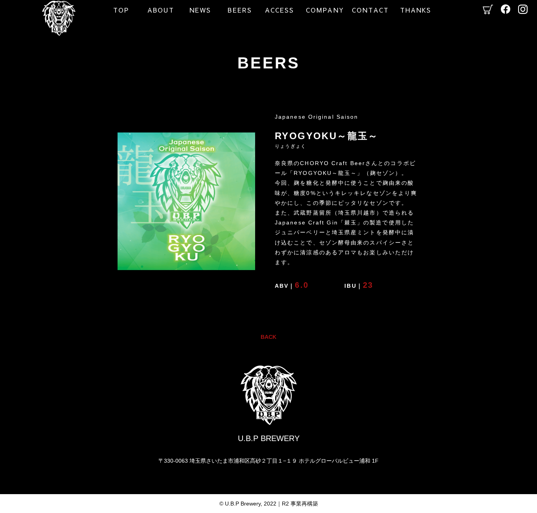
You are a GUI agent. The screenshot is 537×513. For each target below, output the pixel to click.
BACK (268, 337)
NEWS (200, 10)
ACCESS (279, 10)
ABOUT (160, 10)
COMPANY (325, 10)
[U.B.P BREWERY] (58, 18)
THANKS (416, 10)
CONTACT (370, 10)
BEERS (240, 10)
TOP (121, 10)
